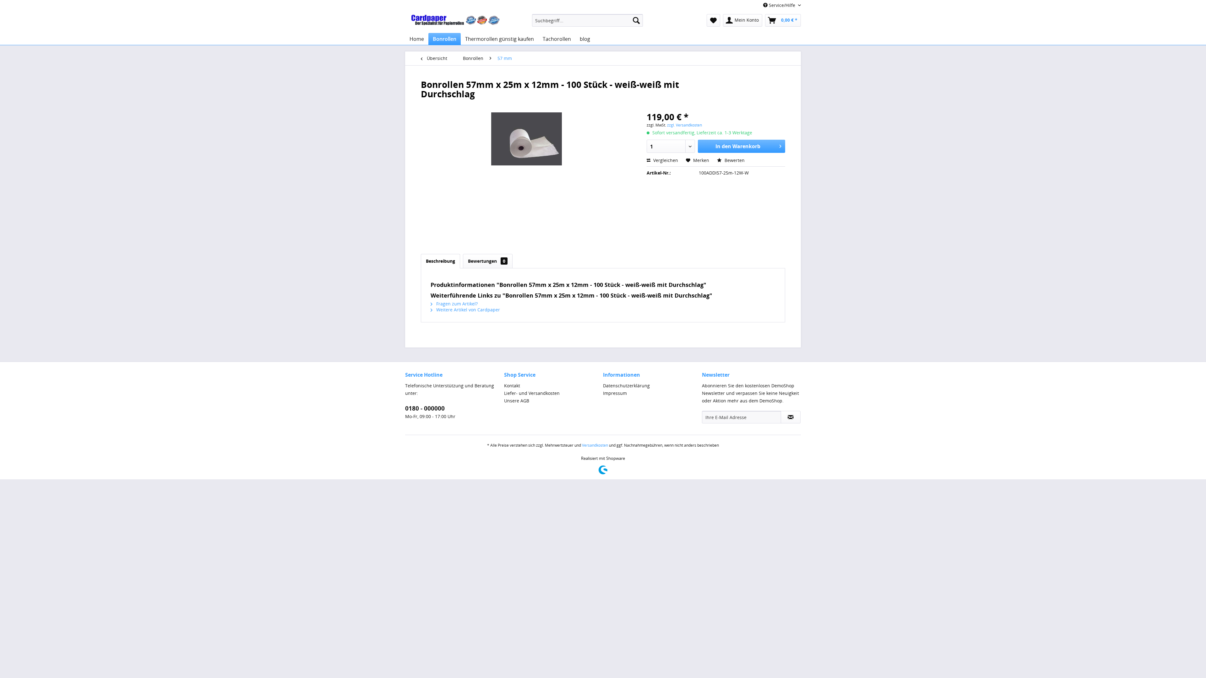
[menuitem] (587, 20)
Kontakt (512, 386)
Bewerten (734, 160)
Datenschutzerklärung (626, 386)
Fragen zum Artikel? (456, 304)
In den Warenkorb (737, 146)
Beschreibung (440, 261)
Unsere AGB (516, 401)
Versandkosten (595, 445)
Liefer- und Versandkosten (532, 393)
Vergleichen (665, 160)
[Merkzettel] (713, 20)
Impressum (615, 393)
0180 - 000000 (425, 408)
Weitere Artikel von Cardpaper (467, 310)
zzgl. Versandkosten (684, 125)
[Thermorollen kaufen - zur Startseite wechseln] (455, 22)
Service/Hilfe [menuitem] (782, 5)
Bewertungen (486, 261)
